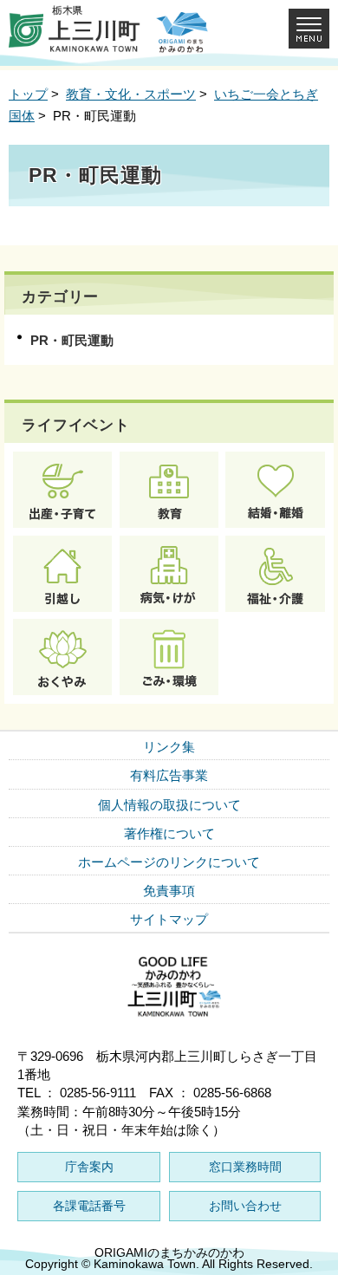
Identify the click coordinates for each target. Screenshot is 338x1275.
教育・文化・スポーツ (131, 94)
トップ (28, 94)
